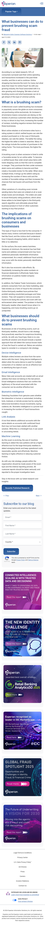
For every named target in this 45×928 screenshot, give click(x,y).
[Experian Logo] (9, 3)
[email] (20, 42)
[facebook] (4, 42)
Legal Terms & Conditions (23, 853)
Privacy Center (22, 857)
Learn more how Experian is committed (25, 895)
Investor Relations (22, 881)
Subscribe (11, 551)
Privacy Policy (20, 560)
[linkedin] (14, 42)
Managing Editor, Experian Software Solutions (18, 34)
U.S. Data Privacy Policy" (22, 862)
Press (23, 871)
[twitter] (9, 42)
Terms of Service (33, 560)
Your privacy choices (25, 901)
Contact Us (23, 886)
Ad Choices (23, 867)
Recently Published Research (17, 488)
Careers (22, 876)
